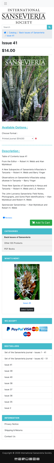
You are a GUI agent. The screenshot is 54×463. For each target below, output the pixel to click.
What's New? (12, 258)
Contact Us (10, 436)
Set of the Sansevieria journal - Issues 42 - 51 (26, 358)
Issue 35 (8, 402)
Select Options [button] (27, 309)
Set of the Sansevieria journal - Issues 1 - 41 (25, 352)
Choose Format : (10, 133)
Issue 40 (8, 377)
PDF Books (9, 249)
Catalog (12, 32)
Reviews (8, 218)
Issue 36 (8, 395)
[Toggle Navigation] (5, 3)
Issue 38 (8, 383)
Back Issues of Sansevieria (31, 32)
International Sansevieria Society (36, 453)
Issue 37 (8, 389)
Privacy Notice (11, 424)
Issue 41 (10, 35)
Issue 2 (8, 408)
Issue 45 (27, 303)
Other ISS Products (13, 243)
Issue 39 (8, 371)
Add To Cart (42, 222)
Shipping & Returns (13, 430)
